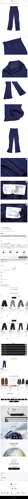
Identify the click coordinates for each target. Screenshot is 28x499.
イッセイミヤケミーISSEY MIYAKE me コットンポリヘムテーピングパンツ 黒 (4, 310)
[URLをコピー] (11, 289)
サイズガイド (26, 263)
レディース (2, 279)
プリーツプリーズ (14, 354)
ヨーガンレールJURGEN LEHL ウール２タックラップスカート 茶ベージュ (4, 388)
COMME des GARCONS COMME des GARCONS (12, 387)
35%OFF (7, 385)
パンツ (7, 279)
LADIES (1, 368)
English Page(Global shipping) (15, 287)
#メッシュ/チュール (16, 401)
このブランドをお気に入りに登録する (5, 227)
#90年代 (8, 399)
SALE (4, 385)
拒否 (5, 257)
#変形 (26, 399)
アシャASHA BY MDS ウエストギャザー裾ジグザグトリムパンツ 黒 (4, 333)
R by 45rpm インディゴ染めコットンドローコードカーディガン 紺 (20, 388)
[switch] (11, 252)
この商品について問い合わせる (5, 284)
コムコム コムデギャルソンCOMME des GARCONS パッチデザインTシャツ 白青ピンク (12, 389)
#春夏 (1, 282)
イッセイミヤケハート (14, 349)
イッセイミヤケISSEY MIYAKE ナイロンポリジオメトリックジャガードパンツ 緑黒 (21, 333)
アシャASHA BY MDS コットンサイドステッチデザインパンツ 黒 (12, 333)
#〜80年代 (2, 399)
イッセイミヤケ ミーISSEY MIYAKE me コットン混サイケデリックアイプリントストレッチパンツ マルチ (20, 310)
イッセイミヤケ (14, 344)
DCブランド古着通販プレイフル (14, 497)
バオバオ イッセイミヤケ (14, 351)
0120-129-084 (15, 463)
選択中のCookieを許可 (14, 257)
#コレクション (12, 399)
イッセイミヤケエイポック (14, 346)
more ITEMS (13, 297)
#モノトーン (11, 401)
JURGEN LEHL (2, 386)
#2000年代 (19, 399)
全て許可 (23, 257)
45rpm (18, 386)
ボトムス (5, 279)
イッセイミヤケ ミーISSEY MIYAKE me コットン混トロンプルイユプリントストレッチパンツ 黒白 (12, 310)
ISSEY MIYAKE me (3, 369)
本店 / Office (14, 486)
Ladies (2, 233)
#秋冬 (5, 399)
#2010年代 (23, 399)
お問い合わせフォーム (14, 468)
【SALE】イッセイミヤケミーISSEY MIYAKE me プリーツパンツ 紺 (4, 370)
